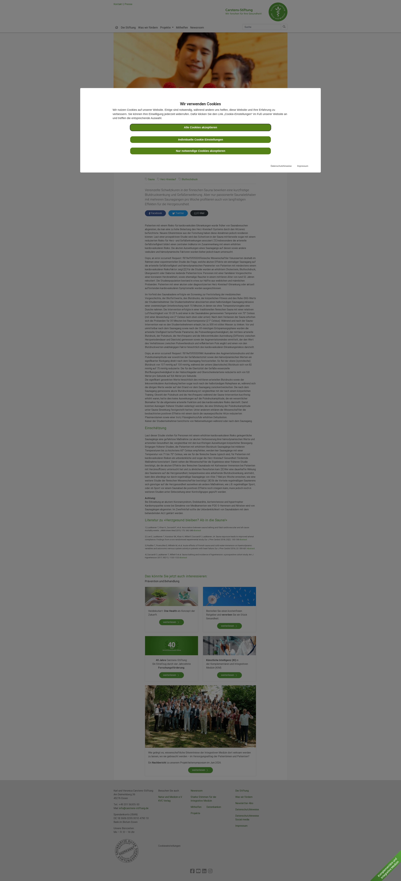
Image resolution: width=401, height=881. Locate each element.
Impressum (302, 166)
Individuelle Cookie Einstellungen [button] (200, 139)
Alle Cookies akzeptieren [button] (200, 127)
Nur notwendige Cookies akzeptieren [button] (200, 150)
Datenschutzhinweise (281, 166)
